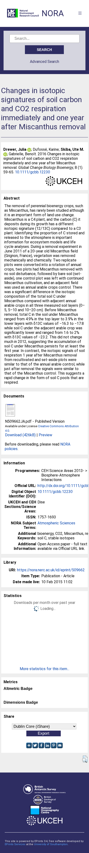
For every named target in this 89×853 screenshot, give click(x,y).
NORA (53, 13)
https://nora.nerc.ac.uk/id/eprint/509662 (51, 570)
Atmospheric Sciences (56, 523)
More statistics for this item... (44, 669)
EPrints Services (15, 844)
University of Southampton (51, 844)
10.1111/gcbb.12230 (32, 172)
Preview (45, 435)
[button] (85, 759)
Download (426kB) (20, 435)
